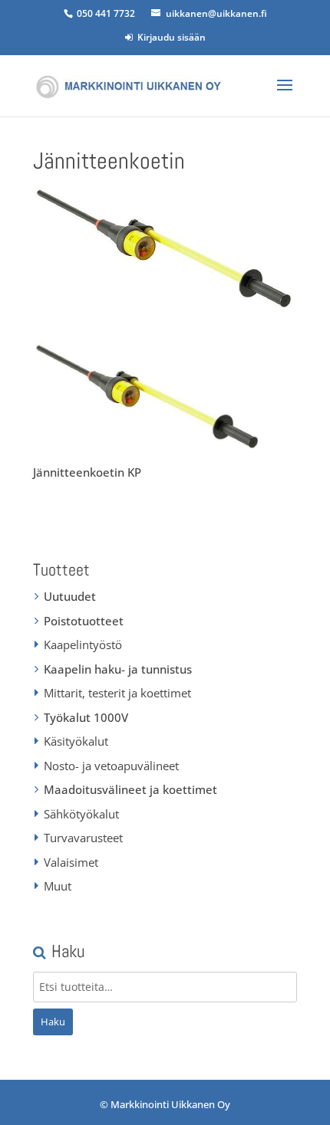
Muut (57, 886)
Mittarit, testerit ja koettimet (117, 692)
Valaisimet (71, 862)
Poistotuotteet (84, 620)
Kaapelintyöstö (83, 644)
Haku (53, 1021)
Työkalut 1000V (86, 717)
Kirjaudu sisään (169, 37)
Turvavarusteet (83, 837)
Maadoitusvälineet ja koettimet (130, 789)
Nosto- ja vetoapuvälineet (111, 765)
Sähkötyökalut (81, 814)
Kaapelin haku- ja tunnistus (118, 669)
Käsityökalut (76, 741)
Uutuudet (70, 596)
